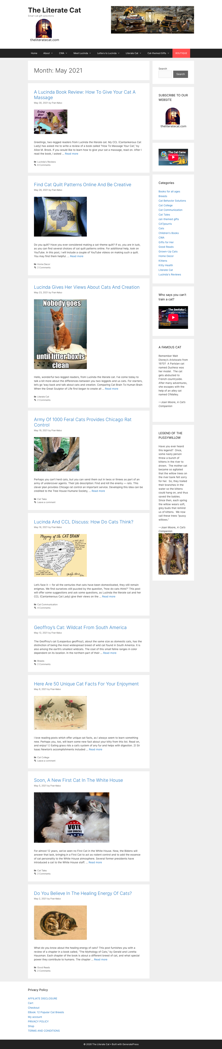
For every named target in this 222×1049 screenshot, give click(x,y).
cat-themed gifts (169, 219)
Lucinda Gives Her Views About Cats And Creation (87, 287)
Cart (30, 1003)
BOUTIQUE (181, 53)
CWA (61, 53)
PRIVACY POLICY (38, 1021)
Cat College (43, 757)
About (46, 53)
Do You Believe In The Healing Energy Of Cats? (83, 893)
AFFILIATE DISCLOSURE (42, 998)
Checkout (33, 1007)
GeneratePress (130, 1044)
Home (34, 53)
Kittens (163, 260)
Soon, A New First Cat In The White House (78, 780)
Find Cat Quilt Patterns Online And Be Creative (82, 184)
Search (163, 68)
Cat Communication (47, 604)
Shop (31, 1026)
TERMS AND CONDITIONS (44, 1030)
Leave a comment (46, 502)
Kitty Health (166, 265)
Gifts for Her (166, 242)
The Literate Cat (54, 10)
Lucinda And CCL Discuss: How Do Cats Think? (83, 521)
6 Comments (44, 165)
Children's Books (169, 233)
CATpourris (165, 223)
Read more (71, 153)
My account (35, 1016)
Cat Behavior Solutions (172, 200)
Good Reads (43, 967)
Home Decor (43, 264)
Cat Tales (42, 499)
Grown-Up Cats (168, 251)
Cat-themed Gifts (157, 53)
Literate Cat (132, 53)
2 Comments (44, 267)
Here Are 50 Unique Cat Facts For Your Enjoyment (86, 683)
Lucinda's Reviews (46, 161)
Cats (161, 228)
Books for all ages (169, 191)
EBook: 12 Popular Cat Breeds (46, 1012)
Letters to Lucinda (106, 53)
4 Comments (44, 607)
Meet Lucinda (81, 53)
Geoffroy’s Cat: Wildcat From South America (80, 627)
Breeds (40, 661)
